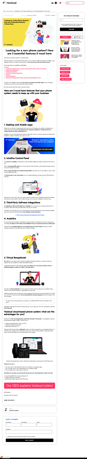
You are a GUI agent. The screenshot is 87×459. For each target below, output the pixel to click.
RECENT (66, 37)
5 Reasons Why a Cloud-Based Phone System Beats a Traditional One (76, 42)
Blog (4, 11)
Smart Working (65, 79)
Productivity (65, 72)
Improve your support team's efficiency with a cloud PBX (76, 56)
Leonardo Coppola (31, 15)
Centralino (64, 75)
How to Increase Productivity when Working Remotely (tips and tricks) (75, 49)
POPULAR (78, 37)
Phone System (10, 11)
